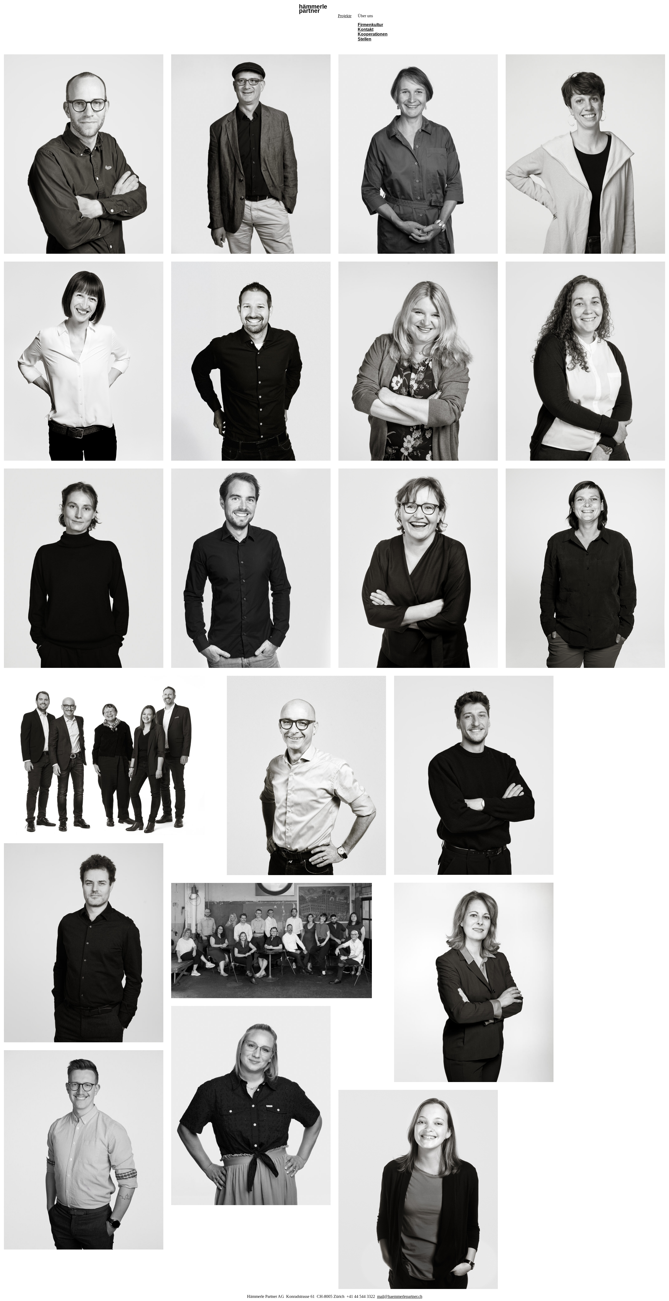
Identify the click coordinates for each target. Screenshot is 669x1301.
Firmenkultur (370, 24)
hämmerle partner (313, 9)
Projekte (344, 16)
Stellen (364, 39)
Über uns (365, 16)
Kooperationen (373, 34)
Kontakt (365, 29)
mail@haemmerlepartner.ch (399, 1296)
